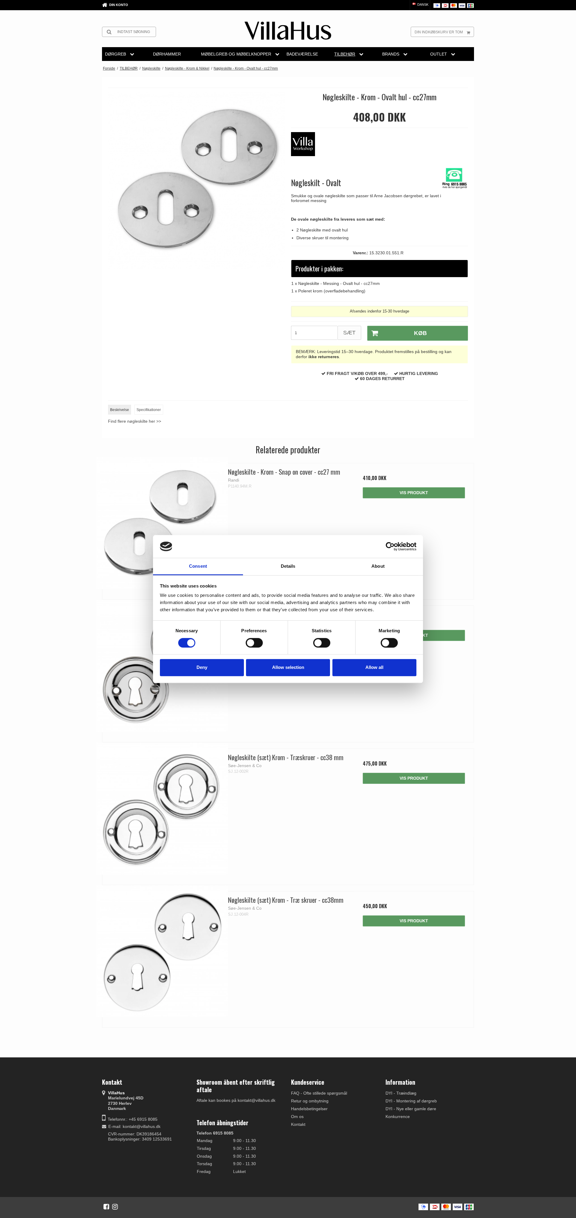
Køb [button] (420, 333)
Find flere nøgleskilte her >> (134, 421)
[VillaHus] (287, 31)
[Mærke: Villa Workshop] (306, 147)
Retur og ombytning (309, 1101)
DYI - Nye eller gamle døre (411, 1108)
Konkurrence (398, 1116)
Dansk (422, 4)
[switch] (254, 643)
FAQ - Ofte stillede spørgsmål (319, 1093)
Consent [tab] (198, 566)
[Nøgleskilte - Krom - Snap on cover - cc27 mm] (162, 523)
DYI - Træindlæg (401, 1093)
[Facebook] (106, 1206)
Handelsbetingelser (309, 1108)
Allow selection (288, 667)
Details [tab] (288, 566)
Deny (201, 667)
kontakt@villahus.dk (141, 1126)
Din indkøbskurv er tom (439, 32)
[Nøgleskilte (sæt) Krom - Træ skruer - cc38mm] (162, 951)
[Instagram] (115, 1206)
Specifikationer (148, 410)
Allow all (374, 667)
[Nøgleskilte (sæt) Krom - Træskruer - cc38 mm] (162, 809)
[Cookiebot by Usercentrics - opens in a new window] (390, 546)
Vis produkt (414, 492)
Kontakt (298, 1124)
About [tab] (378, 566)
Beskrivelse (119, 410)
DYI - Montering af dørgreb (411, 1101)
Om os (297, 1116)
